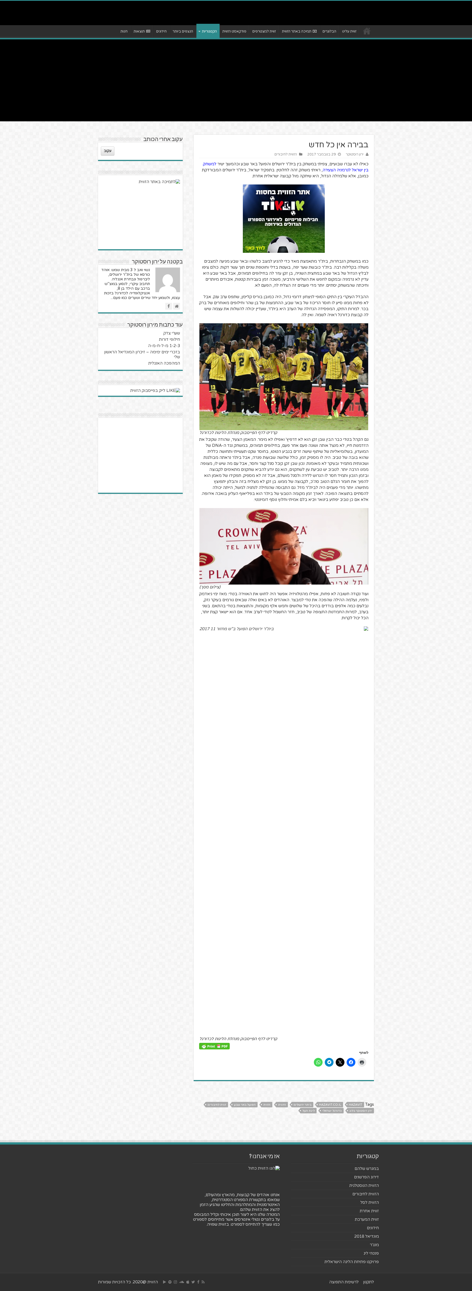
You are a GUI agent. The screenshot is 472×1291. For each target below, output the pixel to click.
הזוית (266, 1105)
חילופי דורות (169, 339)
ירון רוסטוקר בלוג (360, 1111)
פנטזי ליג (371, 1253)
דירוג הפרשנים (366, 1177)
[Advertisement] (236, 80)
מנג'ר (374, 1244)
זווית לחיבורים (217, 1105)
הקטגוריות (209, 31)
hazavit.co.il (330, 1105)
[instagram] (175, 1282)
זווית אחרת (369, 1210)
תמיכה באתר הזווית (296, 31)
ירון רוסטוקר (355, 154)
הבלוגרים (329, 31)
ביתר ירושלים (302, 1105)
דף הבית (367, 31)
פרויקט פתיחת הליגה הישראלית (351, 1261)
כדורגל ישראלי (332, 1111)
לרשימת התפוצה (344, 1282)
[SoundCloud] (182, 1282)
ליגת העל (308, 1111)
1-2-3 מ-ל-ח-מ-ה (164, 345)
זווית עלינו (349, 31)
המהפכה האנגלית (164, 363)
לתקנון (368, 1282)
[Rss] (203, 1282)
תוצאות (139, 31)
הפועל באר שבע (245, 1105)
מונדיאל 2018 (366, 1236)
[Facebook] (198, 1282)
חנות (124, 31)
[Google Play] (165, 1282)
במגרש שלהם (367, 1168)
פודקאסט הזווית (234, 31)
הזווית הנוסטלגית (364, 1185)
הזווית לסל (369, 1202)
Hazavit (355, 1105)
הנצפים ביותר (183, 31)
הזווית (282, 1105)
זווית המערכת (367, 1219)
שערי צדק (171, 333)
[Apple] (188, 1282)
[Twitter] (193, 1282)
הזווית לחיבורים (286, 154)
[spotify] (170, 1282)
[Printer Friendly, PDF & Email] (214, 1045)
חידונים (161, 31)
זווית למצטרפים (264, 31)
